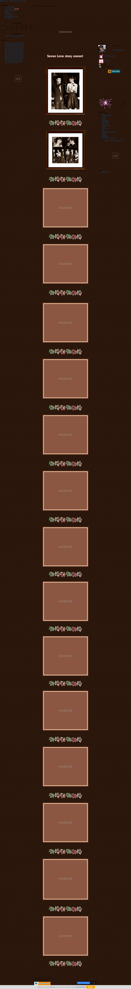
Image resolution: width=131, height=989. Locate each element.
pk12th (104, 117)
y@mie (104, 126)
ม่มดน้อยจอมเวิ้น (107, 115)
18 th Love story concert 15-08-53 (14, 43)
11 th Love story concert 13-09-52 (14, 53)
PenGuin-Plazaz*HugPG (108, 132)
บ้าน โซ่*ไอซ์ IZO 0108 (11, 16)
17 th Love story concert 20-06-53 (14, 44)
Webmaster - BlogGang (108, 137)
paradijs (104, 135)
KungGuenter (105, 122)
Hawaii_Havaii (106, 125)
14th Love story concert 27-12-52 (14, 48)
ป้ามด (103, 130)
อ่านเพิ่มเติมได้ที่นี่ (80, 987)
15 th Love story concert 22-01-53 (14, 47)
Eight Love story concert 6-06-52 (14, 57)
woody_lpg (105, 120)
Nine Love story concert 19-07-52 (14, 55)
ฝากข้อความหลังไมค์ (109, 56)
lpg (102, 114)
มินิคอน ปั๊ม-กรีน (9, 9)
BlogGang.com (106, 171)
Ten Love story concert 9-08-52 (13, 54)
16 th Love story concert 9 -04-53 (14, 45)
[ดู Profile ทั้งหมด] (118, 50)
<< (2, 23)
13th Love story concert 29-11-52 (14, 50)
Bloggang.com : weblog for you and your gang (13, 1)
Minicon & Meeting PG (11, 10)
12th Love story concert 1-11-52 (14, 51)
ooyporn (104, 133)
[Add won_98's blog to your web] (114, 140)
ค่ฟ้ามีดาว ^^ (106, 128)
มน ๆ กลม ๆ (105, 123)
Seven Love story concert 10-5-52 (14, 35)
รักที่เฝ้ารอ (7, 12)
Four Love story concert (11, 62)
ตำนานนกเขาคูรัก (10, 7)
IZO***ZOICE (8, 18)
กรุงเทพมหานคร (9, 14)
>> (32, 23)
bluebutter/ (105, 136)
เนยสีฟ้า (104, 119)
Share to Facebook (83, 983)
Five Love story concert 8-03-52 (14, 61)
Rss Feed (106, 61)
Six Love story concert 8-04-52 (13, 60)
